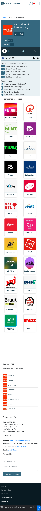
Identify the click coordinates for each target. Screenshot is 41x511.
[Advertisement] (20, 11)
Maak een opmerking (12, 474)
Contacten (5, 501)
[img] (37, 3)
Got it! (38, 508)
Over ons (4, 494)
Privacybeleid (6, 490)
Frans (10, 41)
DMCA (3, 486)
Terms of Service (7, 498)
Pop (12, 45)
